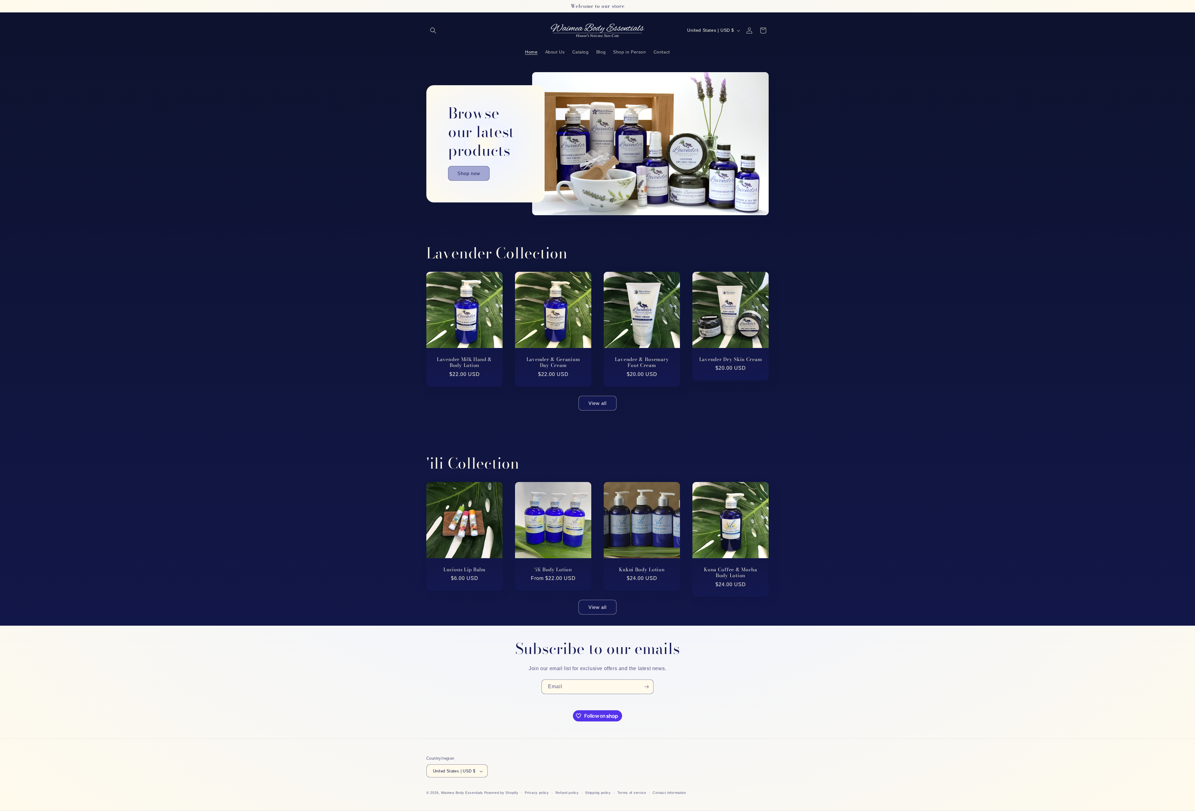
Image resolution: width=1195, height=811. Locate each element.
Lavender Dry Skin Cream (730, 359)
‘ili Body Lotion (553, 569)
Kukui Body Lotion (641, 569)
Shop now (468, 173)
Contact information (669, 793)
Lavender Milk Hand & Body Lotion (464, 362)
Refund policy (567, 793)
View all (597, 403)
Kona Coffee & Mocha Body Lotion (730, 573)
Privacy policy (537, 793)
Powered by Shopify (501, 793)
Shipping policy (598, 793)
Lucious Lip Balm (464, 569)
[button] (433, 30)
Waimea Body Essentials (462, 793)
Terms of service (631, 793)
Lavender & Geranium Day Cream (553, 362)
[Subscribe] (646, 686)
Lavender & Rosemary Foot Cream (642, 362)
